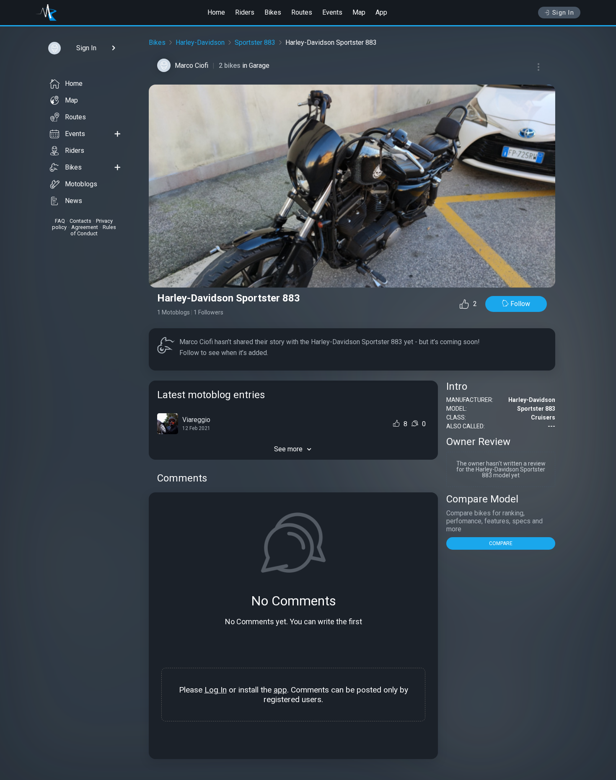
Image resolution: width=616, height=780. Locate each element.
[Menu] (538, 67)
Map (358, 12)
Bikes (272, 12)
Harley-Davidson (200, 42)
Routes (301, 12)
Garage (259, 66)
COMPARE (500, 543)
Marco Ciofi (191, 66)
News (73, 201)
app (280, 690)
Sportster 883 (255, 42)
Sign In (563, 12)
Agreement (84, 227)
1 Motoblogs (173, 312)
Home (216, 12)
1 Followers (208, 312)
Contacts (80, 221)
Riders (244, 12)
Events (332, 12)
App (381, 12)
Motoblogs (81, 184)
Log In (215, 690)
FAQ (60, 221)
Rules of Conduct (93, 230)
